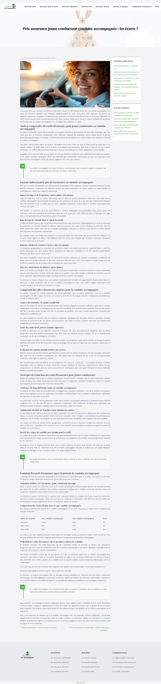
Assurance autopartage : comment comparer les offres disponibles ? (126, 120)
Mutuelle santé (30, 6)
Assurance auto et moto (49, 6)
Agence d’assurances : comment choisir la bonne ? (39, 627)
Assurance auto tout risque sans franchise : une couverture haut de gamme (126, 87)
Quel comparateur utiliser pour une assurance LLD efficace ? (126, 126)
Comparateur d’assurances (142, 6)
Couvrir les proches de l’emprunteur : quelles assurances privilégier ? (88, 629)
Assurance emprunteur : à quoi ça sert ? (126, 67)
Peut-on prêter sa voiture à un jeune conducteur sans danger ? (126, 79)
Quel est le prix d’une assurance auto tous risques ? (125, 94)
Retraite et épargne (120, 6)
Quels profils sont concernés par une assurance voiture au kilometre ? (126, 134)
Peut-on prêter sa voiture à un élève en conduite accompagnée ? (126, 114)
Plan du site (80, 682)
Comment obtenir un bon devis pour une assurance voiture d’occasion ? (126, 73)
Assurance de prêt (102, 6)
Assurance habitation (70, 6)
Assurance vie (87, 6)
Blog (157, 6)
